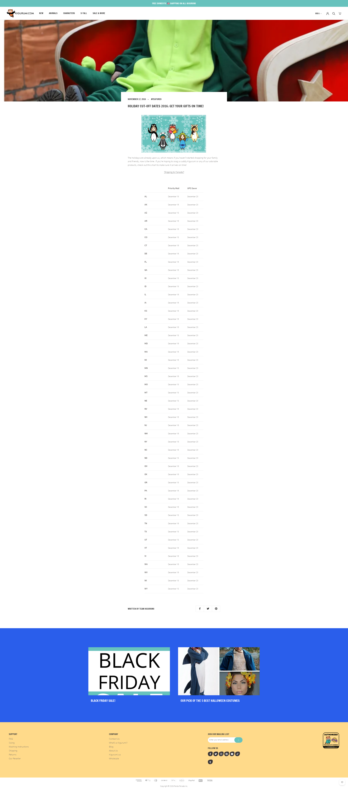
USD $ (317, 13)
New (41, 13)
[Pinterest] (227, 754)
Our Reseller (15, 759)
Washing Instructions (19, 747)
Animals (53, 13)
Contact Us (114, 739)
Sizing (12, 743)
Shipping (13, 751)
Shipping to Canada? (174, 172)
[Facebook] (210, 754)
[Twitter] (216, 754)
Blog (111, 747)
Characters (69, 13)
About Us (113, 751)
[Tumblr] (210, 762)
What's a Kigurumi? (118, 743)
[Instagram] (221, 754)
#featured (156, 99)
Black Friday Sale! (103, 701)
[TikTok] (237, 754)
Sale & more (99, 13)
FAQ (11, 739)
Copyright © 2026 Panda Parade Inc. (174, 786)
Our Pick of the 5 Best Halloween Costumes (210, 701)
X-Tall (84, 13)
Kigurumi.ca (115, 755)
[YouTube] (232, 754)
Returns (12, 755)
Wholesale (114, 759)
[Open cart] (340, 13)
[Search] (333, 13)
